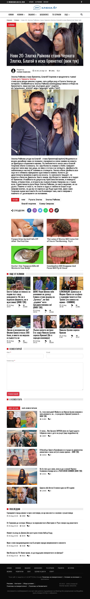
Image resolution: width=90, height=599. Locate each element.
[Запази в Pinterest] (51, 210)
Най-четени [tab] (13, 408)
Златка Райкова (53, 200)
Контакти (18, 583)
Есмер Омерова (46, 204)
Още (66, 14)
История (71, 568)
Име (9, 352)
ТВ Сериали (56, 14)
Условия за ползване (72, 577)
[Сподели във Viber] (34, 210)
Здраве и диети (40, 571)
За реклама (38, 2)
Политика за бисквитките (38, 586)
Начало (31, 2)
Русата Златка (35, 200)
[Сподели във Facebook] (29, 210)
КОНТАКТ (46, 2)
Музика (9, 571)
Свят (29, 571)
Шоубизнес (44, 14)
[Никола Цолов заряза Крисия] (71, 328)
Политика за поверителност (52, 577)
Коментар (11, 360)
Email (48, 352)
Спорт (52, 571)
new (23, 200)
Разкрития (19, 571)
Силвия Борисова (23, 72)
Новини (20, 14)
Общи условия (28, 583)
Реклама (10, 583)
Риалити (61, 568)
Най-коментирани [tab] (29, 408)
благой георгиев (29, 204)
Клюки (11, 14)
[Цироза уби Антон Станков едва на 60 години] (22, 503)
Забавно (31, 14)
